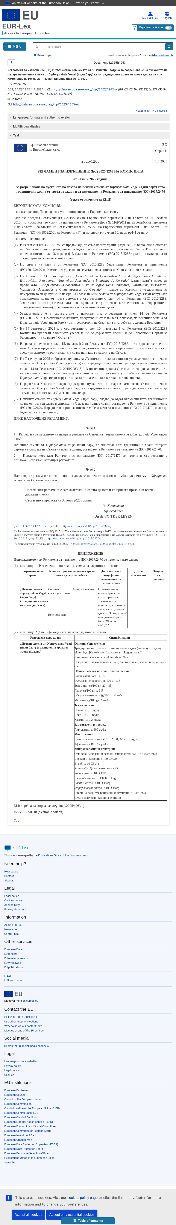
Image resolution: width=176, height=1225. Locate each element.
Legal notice (11, 896)
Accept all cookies (28, 1214)
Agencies (10, 1162)
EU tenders (10, 953)
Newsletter (11, 929)
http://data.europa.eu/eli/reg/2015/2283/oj (86, 526)
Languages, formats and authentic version (42, 117)
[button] (88, 1220)
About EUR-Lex (13, 924)
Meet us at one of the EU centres (24, 1030)
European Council (14, 1094)
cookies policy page (82, 1197)
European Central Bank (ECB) (21, 1112)
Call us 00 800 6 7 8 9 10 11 (20, 1017)
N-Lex (7, 975)
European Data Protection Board (23, 1148)
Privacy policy (12, 1065)
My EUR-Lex (150, 18)
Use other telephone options (21, 1021)
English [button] (167, 18)
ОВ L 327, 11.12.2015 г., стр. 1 (36, 526)
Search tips (44, 55)
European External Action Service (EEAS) (28, 1121)
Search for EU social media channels (26, 1046)
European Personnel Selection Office (26, 1153)
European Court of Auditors (20, 1117)
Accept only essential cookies (71, 1214)
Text (16, 135)
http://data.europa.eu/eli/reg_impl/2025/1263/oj (85, 89)
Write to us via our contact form (23, 1026)
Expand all (144, 110)
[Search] (169, 46)
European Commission (18, 1103)
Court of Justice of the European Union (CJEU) (32, 1108)
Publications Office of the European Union (63, 855)
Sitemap (9, 880)
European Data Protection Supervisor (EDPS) (31, 1144)
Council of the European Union (22, 1099)
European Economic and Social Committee (30, 1126)
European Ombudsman (18, 1139)
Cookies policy (13, 900)
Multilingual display (26, 126)
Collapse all (161, 110)
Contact (9, 876)
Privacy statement (15, 909)
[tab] (88, 117)
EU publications (13, 967)
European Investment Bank (20, 1135)
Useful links (11, 933)
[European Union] (13, 994)
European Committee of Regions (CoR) (27, 1130)
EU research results (16, 958)
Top (16, 820)
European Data (13, 949)
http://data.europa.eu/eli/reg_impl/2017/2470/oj (74, 538)
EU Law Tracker (13, 980)
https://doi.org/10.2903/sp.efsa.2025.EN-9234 (107, 543)
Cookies (9, 1074)
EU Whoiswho (12, 962)
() (79, 232)
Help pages (11, 871)
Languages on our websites (21, 1061)
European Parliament (16, 1090)
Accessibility (12, 905)
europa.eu (32, 1000)
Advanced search (162, 55)
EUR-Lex (16, 26)
